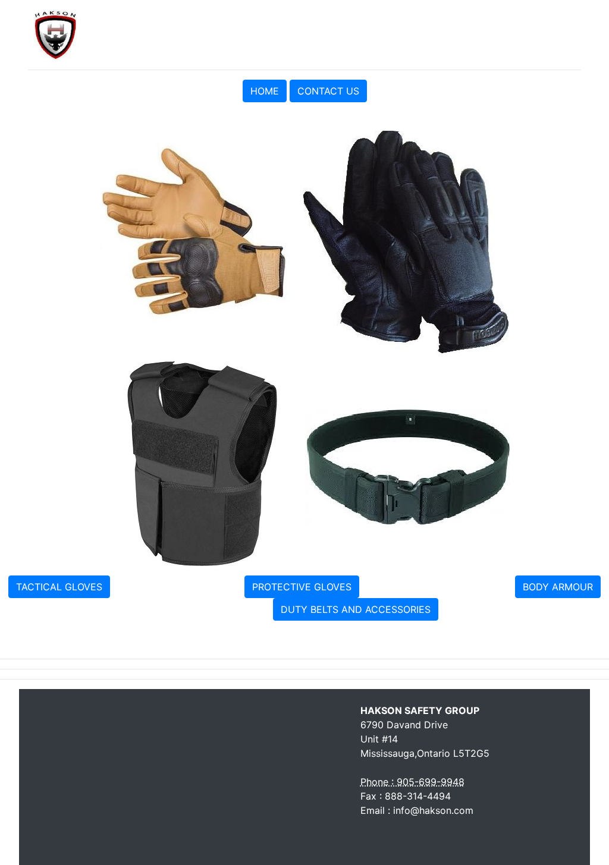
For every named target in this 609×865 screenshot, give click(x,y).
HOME (264, 91)
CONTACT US (328, 91)
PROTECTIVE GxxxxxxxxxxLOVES (435, 586)
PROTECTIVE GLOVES (301, 587)
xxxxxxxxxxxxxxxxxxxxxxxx (177, 586)
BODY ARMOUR (558, 587)
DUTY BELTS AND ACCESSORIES (356, 609)
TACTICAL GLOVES (59, 587)
